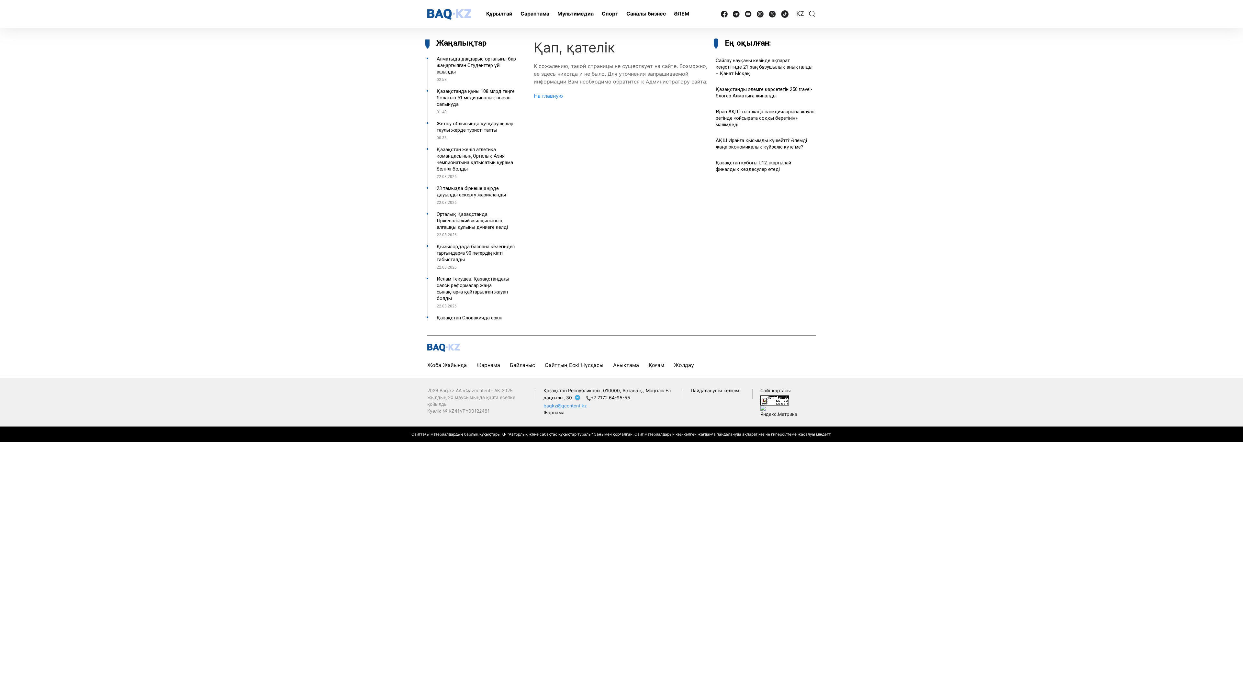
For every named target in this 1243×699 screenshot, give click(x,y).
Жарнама (488, 365)
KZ (800, 14)
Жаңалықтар (461, 43)
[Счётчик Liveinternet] (774, 400)
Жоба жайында (447, 365)
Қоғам (656, 365)
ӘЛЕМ (681, 13)
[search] (812, 13)
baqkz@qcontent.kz (565, 405)
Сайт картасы (775, 390)
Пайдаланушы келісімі (715, 390)
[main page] (449, 14)
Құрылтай (499, 13)
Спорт (610, 13)
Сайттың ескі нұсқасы (574, 365)
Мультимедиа (575, 13)
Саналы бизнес (646, 13)
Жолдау (684, 365)
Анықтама (626, 365)
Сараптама (535, 13)
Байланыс (522, 365)
